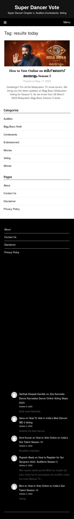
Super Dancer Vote (37, 7)
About (7, 185)
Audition (8, 118)
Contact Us (10, 193)
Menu (67, 22)
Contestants (10, 134)
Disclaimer (10, 201)
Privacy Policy (12, 209)
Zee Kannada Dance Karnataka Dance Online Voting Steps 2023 (43, 398)
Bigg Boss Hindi (13, 126)
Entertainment (11, 142)
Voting (7, 158)
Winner (8, 166)
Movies (8, 150)
